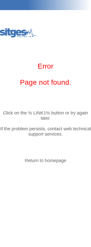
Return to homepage (45, 160)
